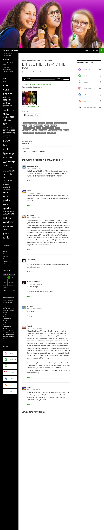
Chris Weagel (31, 259)
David (29, 191)
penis (4, 171)
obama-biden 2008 (8, 168)
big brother (6, 97)
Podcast (25, 61)
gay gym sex (7, 127)
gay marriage (38, 125)
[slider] (66, 79)
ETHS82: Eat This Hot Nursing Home (33, 150)
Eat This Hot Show (10, 50)
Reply (30, 181)
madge (11, 153)
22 (7, 285)
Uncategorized (47, 61)
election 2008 (8, 117)
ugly (10, 189)
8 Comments (45, 72)
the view (6, 189)
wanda (11, 213)
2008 (4, 82)
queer (58, 128)
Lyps (38, 128)
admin (36, 72)
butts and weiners (7, 105)
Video (4, 263)
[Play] (25, 79)
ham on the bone (7, 138)
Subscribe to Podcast (91, 50)
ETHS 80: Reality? (27, 143)
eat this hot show (60, 123)
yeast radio (51, 132)
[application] (46, 79)
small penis (27, 130)
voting (66, 130)
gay (30, 125)
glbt (47, 125)
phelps (7, 171)
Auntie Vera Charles (33, 282)
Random (38, 61)
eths (25, 125)
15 (7, 282)
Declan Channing (32, 166)
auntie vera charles (30, 123)
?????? (4, 301)
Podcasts (31, 61)
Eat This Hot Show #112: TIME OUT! (8, 302)
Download (47, 84)
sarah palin (6, 185)
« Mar (5, 290)
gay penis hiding (9, 133)
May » (13, 290)
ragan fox (12, 180)
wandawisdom (40, 132)
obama (6, 165)
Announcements (7, 249)
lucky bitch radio (29, 128)
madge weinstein (48, 128)
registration (6, 182)
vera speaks (43, 130)
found (10, 120)
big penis (41, 123)
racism (6, 180)
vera (35, 130)
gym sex (53, 125)
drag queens (6, 107)
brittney (49, 123)
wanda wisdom (28, 132)
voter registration (55, 130)
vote (4, 211)
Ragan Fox (6, 67)
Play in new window (35, 84)
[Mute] (62, 79)
